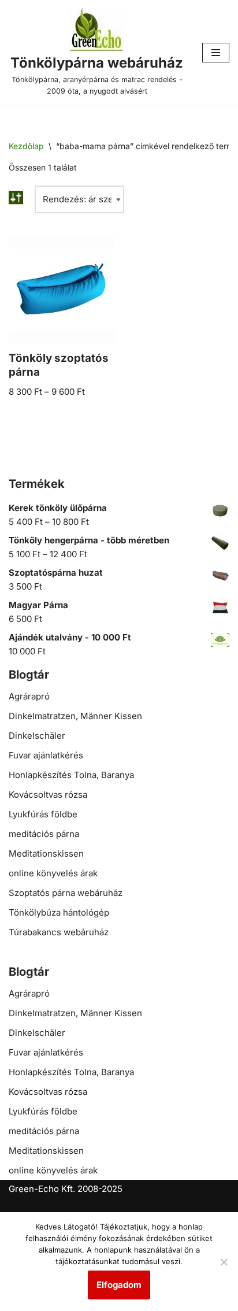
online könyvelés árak (53, 873)
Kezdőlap (26, 146)
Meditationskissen (46, 853)
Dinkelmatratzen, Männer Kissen (75, 715)
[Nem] (223, 1262)
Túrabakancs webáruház (59, 932)
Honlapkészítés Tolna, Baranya (71, 774)
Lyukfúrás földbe (43, 814)
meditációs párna (44, 833)
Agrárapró (29, 696)
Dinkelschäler (37, 735)
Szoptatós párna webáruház (65, 892)
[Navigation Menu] (215, 52)
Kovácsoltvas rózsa (48, 794)
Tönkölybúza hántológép (59, 912)
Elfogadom (119, 1284)
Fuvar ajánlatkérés (46, 755)
